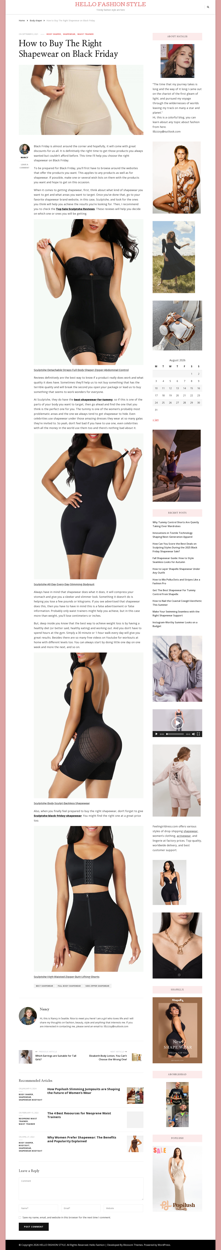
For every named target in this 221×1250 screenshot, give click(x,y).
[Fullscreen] (198, 734)
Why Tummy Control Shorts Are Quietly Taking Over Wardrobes (176, 524)
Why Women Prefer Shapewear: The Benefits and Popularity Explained (81, 1139)
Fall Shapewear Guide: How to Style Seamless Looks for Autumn (173, 560)
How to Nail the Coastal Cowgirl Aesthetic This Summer (177, 602)
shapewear (191, 831)
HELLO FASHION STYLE (110, 5)
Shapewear (69, 34)
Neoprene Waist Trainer (28, 1120)
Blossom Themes (133, 1245)
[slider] (175, 734)
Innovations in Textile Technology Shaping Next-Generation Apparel (173, 534)
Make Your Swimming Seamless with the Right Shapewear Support (176, 613)
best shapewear (44, 986)
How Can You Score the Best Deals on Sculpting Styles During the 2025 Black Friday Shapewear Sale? (175, 547)
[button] (177, 723)
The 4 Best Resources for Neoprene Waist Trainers (79, 1115)
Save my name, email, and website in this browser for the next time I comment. (67, 1217)
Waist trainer (85, 34)
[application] (177, 723)
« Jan (156, 420)
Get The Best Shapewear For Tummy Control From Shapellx (174, 592)
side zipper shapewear (97, 986)
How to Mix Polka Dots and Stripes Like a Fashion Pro (176, 581)
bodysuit (24, 1145)
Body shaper (54, 34)
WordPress (164, 1245)
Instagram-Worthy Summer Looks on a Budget (175, 624)
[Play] (156, 734)
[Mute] (193, 734)
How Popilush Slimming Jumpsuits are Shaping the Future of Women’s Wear (83, 1091)
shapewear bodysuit (30, 1100)
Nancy (24, 157)
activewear (184, 836)
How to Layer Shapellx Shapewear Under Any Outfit (176, 570)
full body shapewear (69, 986)
